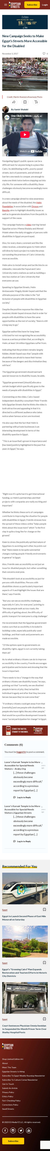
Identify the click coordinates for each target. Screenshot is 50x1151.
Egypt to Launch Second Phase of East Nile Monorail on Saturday (24, 918)
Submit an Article (10, 1088)
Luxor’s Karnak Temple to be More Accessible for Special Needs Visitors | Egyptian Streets (22, 809)
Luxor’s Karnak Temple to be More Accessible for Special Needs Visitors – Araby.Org (22, 765)
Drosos (35, 206)
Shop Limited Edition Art (12, 1059)
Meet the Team (9, 1067)
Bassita (5, 210)
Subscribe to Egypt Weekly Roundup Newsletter (23, 1076)
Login (45, 4)
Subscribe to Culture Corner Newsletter (20, 1080)
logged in (21, 752)
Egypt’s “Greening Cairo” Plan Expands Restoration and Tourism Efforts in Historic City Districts (24, 972)
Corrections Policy (10, 1105)
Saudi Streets (8, 1109)
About (5, 1063)
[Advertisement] (23, 470)
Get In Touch (8, 1084)
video (28, 224)
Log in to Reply (24, 797)
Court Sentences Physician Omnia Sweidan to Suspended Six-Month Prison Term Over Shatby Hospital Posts (24, 1029)
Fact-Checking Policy (11, 1101)
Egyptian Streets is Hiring (13, 1071)
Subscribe (32, 4)
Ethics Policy (7, 1096)
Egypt (5, 910)
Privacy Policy (8, 1092)
